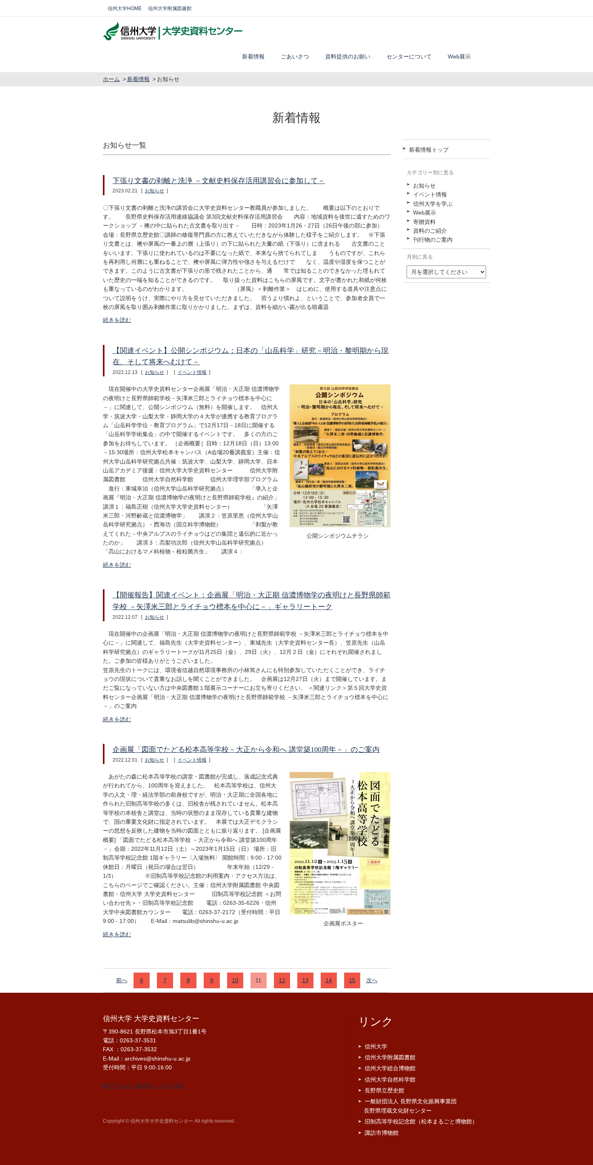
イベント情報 (192, 372)
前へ (121, 980)
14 (329, 980)
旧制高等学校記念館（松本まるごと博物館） (421, 1121)
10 (235, 980)
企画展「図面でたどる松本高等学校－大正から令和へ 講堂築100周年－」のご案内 (246, 749)
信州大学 (376, 1046)
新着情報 (253, 56)
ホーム (111, 79)
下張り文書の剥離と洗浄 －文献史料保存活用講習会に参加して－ (219, 181)
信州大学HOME (125, 8)
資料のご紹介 (430, 231)
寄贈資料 (424, 222)
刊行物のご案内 (433, 239)
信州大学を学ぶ (433, 203)
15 (352, 980)
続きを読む (117, 320)
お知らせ (154, 191)
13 (305, 980)
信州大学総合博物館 (390, 1068)
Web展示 (459, 56)
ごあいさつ (295, 56)
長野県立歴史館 (384, 1090)
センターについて (409, 56)
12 (282, 980)
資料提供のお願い (347, 56)
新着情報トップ (429, 149)
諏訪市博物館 (382, 1133)
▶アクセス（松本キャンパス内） (145, 1085)
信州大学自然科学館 (390, 1079)
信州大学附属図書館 (170, 8)
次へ (372, 980)
